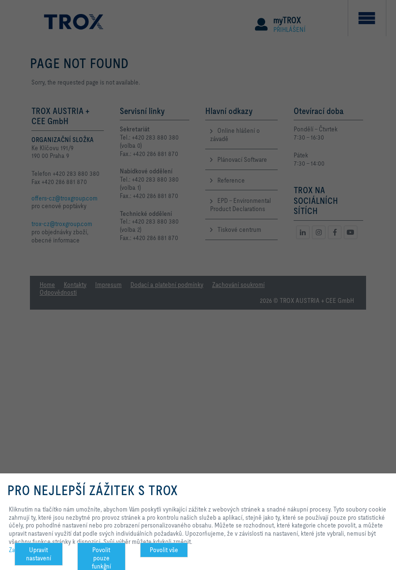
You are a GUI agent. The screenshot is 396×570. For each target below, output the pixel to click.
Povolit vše (164, 550)
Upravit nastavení (38, 554)
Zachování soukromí (35, 550)
